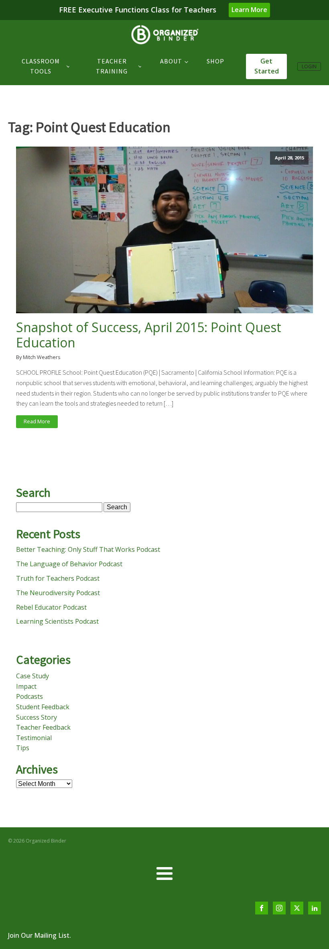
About (171, 61)
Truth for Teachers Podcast (58, 578)
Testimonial (34, 737)
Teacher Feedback (43, 727)
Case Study (32, 675)
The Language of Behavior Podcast (69, 563)
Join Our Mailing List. (39, 935)
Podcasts (29, 696)
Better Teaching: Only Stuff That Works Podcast (88, 549)
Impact (26, 686)
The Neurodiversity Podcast (58, 592)
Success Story (36, 717)
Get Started (266, 66)
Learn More (249, 9)
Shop (215, 61)
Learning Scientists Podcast (57, 621)
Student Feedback (42, 706)
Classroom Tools (41, 66)
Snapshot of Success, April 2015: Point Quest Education (148, 335)
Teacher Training (112, 66)
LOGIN (309, 66)
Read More (37, 421)
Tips (22, 747)
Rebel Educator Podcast (51, 607)
